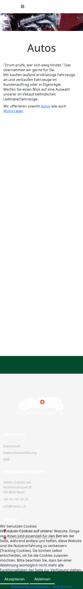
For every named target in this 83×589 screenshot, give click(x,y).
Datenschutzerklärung (20, 453)
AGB (6, 459)
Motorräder (13, 111)
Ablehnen (42, 579)
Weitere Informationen (30, 586)
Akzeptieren (14, 579)
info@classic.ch (14, 506)
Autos (45, 106)
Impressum (11, 446)
